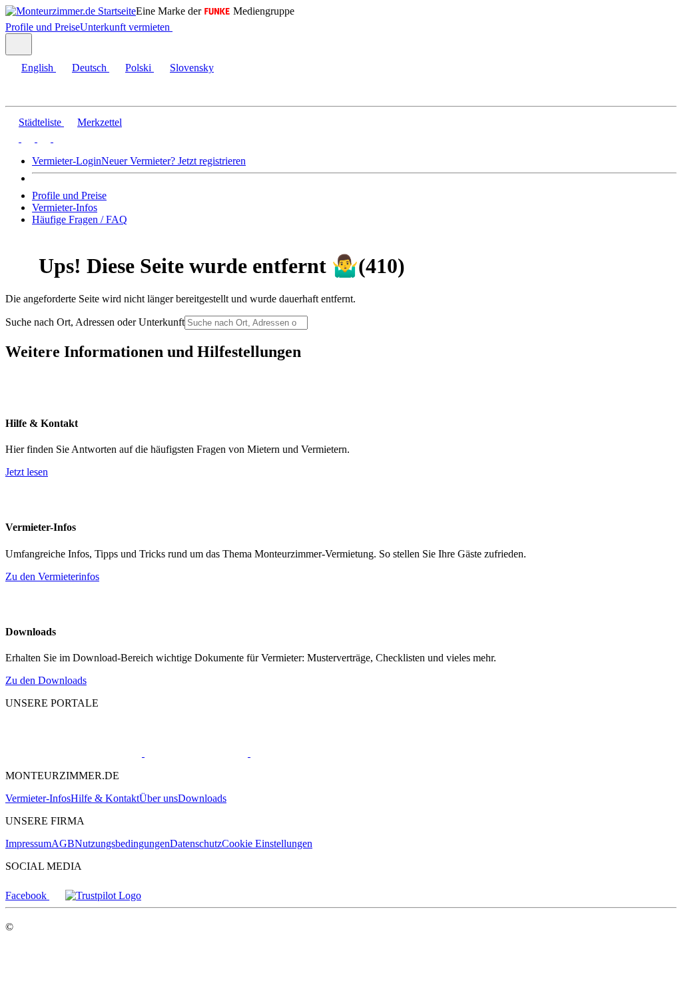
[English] (12, 138)
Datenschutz (196, 843)
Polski (138, 67)
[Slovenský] (59, 138)
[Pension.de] (195, 753)
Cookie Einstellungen (267, 843)
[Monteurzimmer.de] (73, 753)
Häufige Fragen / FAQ (79, 219)
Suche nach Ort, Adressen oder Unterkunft (94, 322)
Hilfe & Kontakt (105, 798)
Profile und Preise (42, 27)
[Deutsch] (27, 138)
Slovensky (192, 67)
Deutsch (89, 67)
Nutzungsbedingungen (122, 843)
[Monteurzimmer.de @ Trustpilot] (103, 895)
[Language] (18, 44)
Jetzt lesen (26, 472)
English (37, 67)
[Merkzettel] (178, 27)
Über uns (158, 798)
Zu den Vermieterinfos (52, 576)
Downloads (202, 798)
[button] (23, 94)
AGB (63, 843)
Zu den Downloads (46, 680)
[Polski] (43, 138)
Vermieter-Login (66, 161)
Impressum (28, 843)
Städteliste (40, 122)
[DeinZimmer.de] (319, 753)
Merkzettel (99, 122)
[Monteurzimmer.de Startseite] (70, 11)
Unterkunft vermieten (125, 27)
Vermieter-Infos (64, 207)
